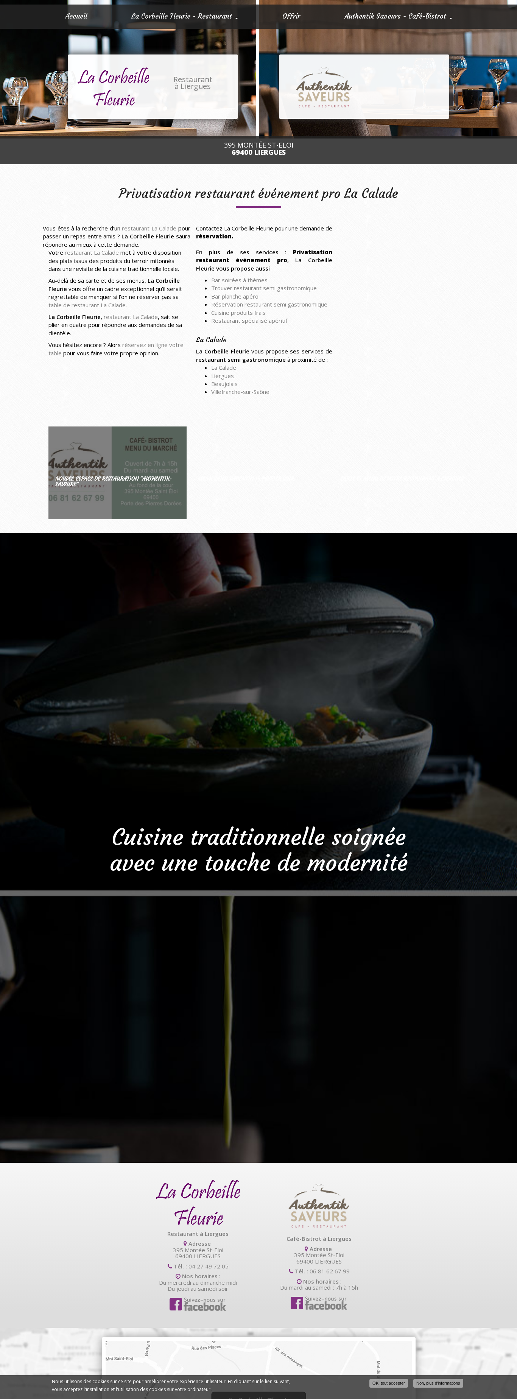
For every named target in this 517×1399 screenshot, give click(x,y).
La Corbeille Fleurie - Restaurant (182, 16)
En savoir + (117, 472)
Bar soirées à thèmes (239, 280)
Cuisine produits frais (238, 312)
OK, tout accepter (388, 1383)
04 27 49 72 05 (208, 1266)
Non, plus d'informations (438, 1383)
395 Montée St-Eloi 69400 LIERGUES (198, 1253)
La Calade (223, 367)
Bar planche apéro (234, 296)
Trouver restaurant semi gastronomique (264, 288)
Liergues (222, 376)
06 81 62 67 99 (330, 1271)
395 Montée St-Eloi (258, 149)
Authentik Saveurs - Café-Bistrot (396, 16)
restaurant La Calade (149, 228)
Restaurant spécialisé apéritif (249, 320)
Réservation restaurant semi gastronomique (269, 304)
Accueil (76, 16)
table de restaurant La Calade (87, 305)
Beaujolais (224, 383)
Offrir (291, 16)
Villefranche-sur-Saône (240, 391)
